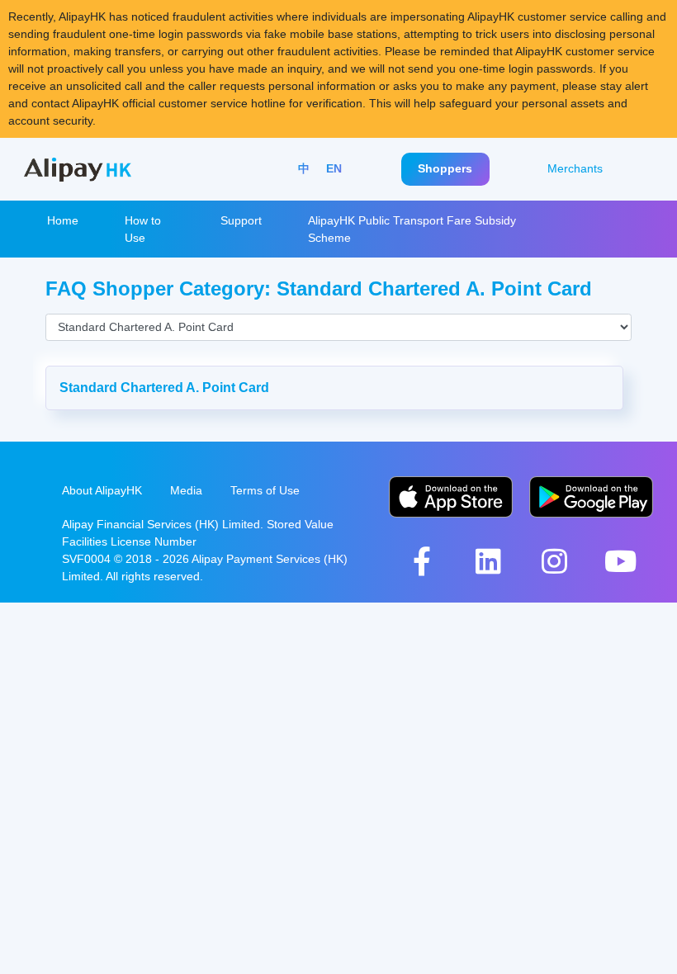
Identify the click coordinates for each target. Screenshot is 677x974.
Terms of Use (265, 490)
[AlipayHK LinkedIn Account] (488, 560)
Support (241, 220)
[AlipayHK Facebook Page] (422, 560)
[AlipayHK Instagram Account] (554, 560)
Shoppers (445, 169)
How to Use (143, 229)
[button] (334, 388)
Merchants (575, 169)
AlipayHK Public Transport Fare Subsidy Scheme (412, 229)
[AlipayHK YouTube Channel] (620, 560)
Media (186, 490)
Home (62, 220)
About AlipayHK (102, 490)
